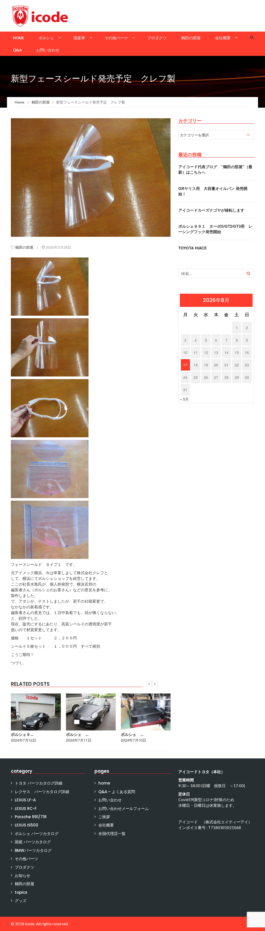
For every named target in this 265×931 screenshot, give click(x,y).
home (18, 38)
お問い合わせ (48, 50)
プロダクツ (157, 38)
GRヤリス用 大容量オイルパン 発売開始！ (212, 191)
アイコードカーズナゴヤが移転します (211, 210)
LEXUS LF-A (25, 800)
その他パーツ (116, 38)
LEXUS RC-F (26, 808)
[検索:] (216, 273)
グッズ (20, 900)
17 (185, 364)
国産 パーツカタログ (33, 842)
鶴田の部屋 (191, 38)
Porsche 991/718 (31, 816)
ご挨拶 (104, 816)
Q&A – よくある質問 (116, 791)
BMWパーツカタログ (33, 850)
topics (21, 892)
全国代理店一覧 (112, 833)
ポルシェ (46, 38)
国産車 (79, 38)
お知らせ (22, 875)
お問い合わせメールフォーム (123, 808)
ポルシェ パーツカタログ (36, 833)
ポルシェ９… (22, 734)
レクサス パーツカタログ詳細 (42, 791)
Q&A (17, 50)
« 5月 (184, 399)
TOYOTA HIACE (192, 248)
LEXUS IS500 (26, 825)
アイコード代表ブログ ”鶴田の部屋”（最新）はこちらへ (215, 169)
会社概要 (223, 38)
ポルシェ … (77, 734)
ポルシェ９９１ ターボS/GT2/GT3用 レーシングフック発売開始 (215, 228)
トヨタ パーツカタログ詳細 (38, 783)
